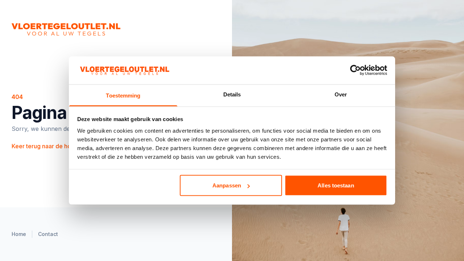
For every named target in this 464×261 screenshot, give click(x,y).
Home (19, 234)
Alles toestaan (336, 185)
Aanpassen (226, 185)
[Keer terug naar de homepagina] (93, 29)
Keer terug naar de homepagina (58, 146)
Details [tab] (232, 94)
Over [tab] (341, 94)
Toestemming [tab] (123, 95)
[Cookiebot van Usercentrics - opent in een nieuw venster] (355, 70)
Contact (48, 234)
